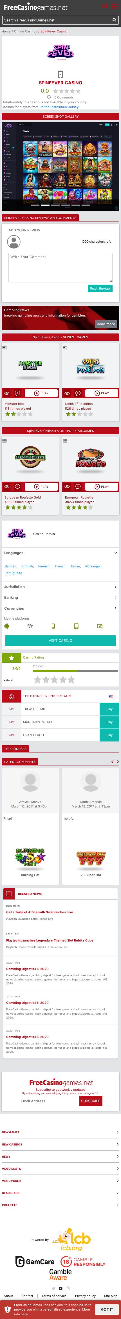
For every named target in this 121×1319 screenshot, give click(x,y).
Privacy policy (85, 1296)
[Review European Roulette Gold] (30, 459)
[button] (112, 761)
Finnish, (44, 566)
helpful (69, 818)
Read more (106, 324)
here (24, 1314)
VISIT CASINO (60, 640)
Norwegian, (93, 566)
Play (109, 709)
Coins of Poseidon (79, 404)
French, (60, 566)
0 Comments (64, 97)
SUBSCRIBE (90, 1101)
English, (28, 566)
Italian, (76, 566)
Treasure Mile (35, 709)
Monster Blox (14, 404)
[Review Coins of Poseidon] (91, 365)
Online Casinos (25, 31)
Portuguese (13, 573)
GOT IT (107, 1309)
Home (6, 31)
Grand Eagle (34, 735)
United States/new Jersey (59, 107)
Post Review (100, 288)
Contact (27, 1296)
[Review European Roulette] (91, 459)
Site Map (110, 1296)
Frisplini (9, 818)
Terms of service (54, 1296)
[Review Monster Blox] (30, 365)
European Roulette (79, 497)
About (8, 1296)
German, (11, 566)
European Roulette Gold (23, 497)
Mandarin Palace (38, 722)
